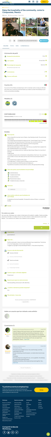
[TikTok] (16, 432)
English (39, 402)
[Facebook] (4, 432)
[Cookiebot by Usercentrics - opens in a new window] (43, 208)
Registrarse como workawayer (6, 411)
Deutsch (40, 404)
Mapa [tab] (17, 45)
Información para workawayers (6, 408)
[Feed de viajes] (33, 1)
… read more (26, 339)
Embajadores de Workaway (18, 413)
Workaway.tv (17, 406)
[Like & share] (14, 40)
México (5, 15)
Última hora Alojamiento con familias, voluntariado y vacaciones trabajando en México (31, 380)
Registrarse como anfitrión (6, 414)
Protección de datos (30, 414)
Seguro (28, 407)
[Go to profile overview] (25, 316)
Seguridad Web (25, 301)
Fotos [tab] (12, 45)
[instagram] (12, 432)
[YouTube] (8, 432)
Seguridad (12, 4)
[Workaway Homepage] (7, 1)
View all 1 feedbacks (25, 367)
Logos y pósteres (18, 407)
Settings (45, 223)
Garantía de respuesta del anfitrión (31, 410)
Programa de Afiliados (19, 416)
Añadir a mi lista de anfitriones (28, 40)
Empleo (28, 416)
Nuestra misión (17, 417)
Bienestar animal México (8, 380)
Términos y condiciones (31, 412)
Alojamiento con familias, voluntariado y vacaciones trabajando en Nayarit (21, 378)
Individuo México (40, 378)
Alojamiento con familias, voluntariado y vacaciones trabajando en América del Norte (25, 376)
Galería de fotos (17, 404)
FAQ (27, 406)
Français (40, 406)
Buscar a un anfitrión (6, 402)
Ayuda (27, 402)
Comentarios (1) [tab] (25, 45)
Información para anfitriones (6, 405)
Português (40, 407)
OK (41, 227)
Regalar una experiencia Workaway (7, 418)
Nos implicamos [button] (6, 4)
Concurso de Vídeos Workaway (18, 410)
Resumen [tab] (5, 45)
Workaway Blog (17, 402)
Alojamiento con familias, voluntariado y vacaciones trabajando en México (25, 374)
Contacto (44, 40)
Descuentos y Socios (6, 420)
